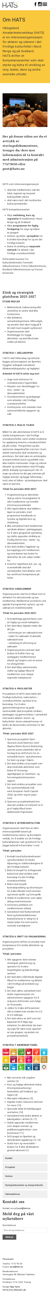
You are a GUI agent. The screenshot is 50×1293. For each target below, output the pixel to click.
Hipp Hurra (15, 1286)
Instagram (40, 4)
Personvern (8, 1259)
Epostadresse (9, 1225)
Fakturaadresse (12, 1194)
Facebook (35, 4)
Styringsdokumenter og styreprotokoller (24, 1185)
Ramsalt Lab (20, 1289)
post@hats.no (24, 1208)
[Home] (10, 1)
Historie (9, 1176)
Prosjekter (10, 1167)
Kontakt (8, 1158)
